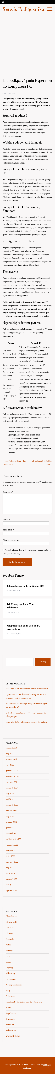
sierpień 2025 (11, 748)
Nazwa (6, 520)
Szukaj (43, 661)
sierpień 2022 (11, 850)
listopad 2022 (12, 833)
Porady (9, 1007)
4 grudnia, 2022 (9, 93)
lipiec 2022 (10, 856)
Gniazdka (10, 939)
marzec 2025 (11, 759)
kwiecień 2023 (12, 805)
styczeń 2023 (11, 822)
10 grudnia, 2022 (13, 591)
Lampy (9, 962)
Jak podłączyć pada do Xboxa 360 (25, 585)
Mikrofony (10, 973)
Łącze (8, 956)
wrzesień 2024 (12, 776)
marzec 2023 (11, 810)
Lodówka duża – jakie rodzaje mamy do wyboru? (27, 722)
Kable (8, 945)
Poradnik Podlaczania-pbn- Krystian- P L (24, 1002)
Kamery (9, 950)
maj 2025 (9, 753)
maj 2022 (10, 867)
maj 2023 (9, 799)
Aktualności (11, 916)
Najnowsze (11, 979)
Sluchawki (10, 1019)
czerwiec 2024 (12, 782)
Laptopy (9, 967)
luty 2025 (10, 765)
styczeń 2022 (11, 890)
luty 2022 (10, 884)
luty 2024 (10, 793)
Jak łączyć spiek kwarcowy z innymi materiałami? (27, 688)
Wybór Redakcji (13, 1036)
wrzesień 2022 (12, 845)
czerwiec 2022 (12, 862)
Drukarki (10, 927)
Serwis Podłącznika (23, 9)
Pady (8, 990)
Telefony (10, 1024)
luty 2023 (10, 816)
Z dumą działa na (16, 1065)
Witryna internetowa (11, 540)
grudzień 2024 (12, 770)
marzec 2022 (11, 879)
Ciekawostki (11, 922)
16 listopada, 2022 (14, 634)
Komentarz (8, 492)
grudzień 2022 (12, 827)
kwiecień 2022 (12, 873)
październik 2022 (13, 839)
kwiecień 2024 (12, 788)
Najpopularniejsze (14, 985)
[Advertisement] (27, 44)
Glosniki (9, 933)
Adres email (8, 530)
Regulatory (11, 1013)
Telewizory (11, 1030)
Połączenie (10, 996)
